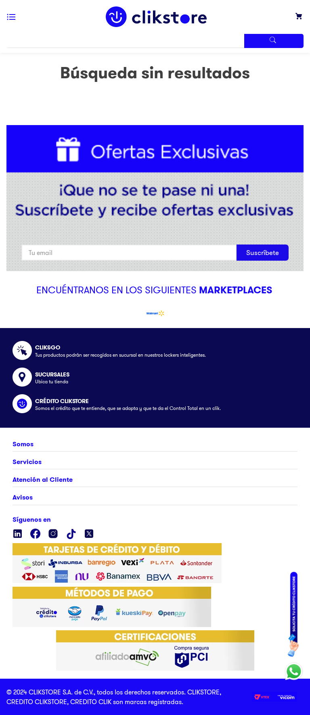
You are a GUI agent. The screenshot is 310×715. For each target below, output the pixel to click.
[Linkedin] (18, 534)
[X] (89, 534)
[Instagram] (53, 534)
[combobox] (155, 41)
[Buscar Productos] (274, 41)
